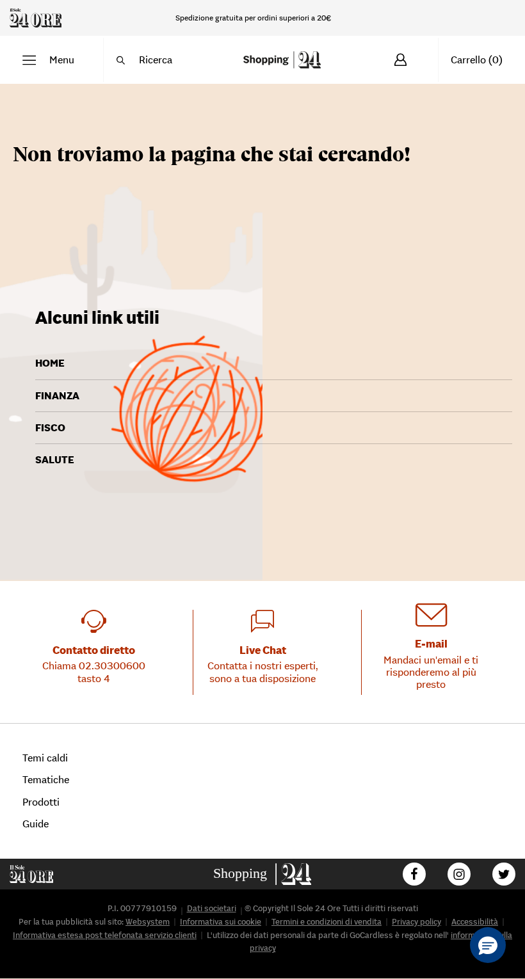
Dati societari (211, 908)
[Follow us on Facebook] (414, 874)
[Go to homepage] (262, 874)
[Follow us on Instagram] (459, 874)
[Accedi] (400, 59)
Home (50, 362)
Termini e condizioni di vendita (326, 921)
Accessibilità (474, 921)
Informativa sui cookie (220, 921)
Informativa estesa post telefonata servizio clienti (105, 935)
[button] (48, 60)
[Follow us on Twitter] (503, 874)
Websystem (147, 921)
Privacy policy (416, 921)
